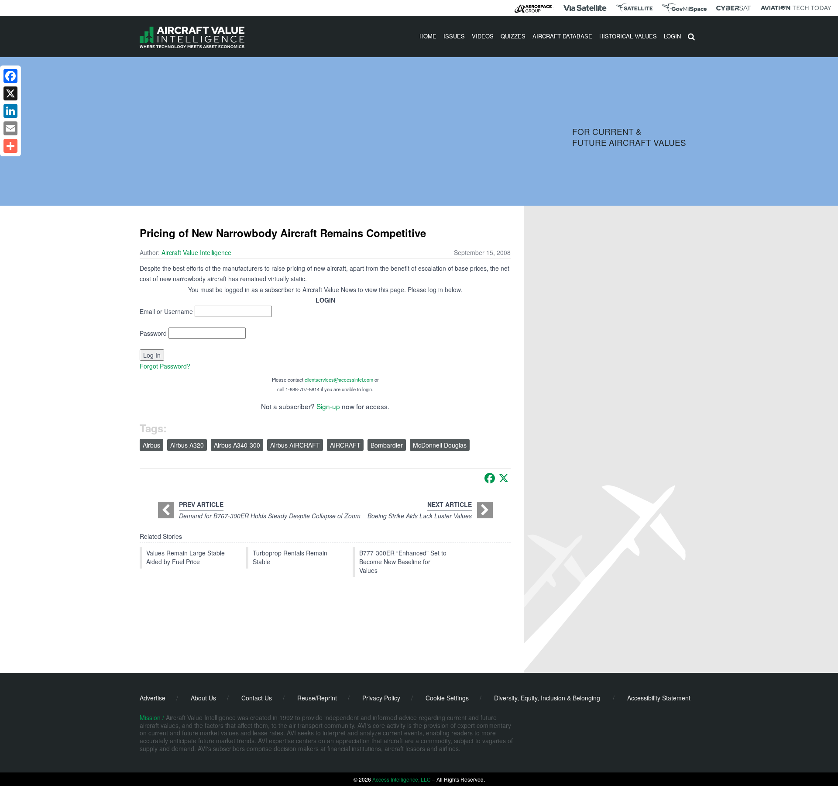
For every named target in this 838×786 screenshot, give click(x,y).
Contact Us (256, 697)
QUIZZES (513, 36)
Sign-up (328, 406)
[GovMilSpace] (684, 8)
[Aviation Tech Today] (796, 8)
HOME (427, 36)
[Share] (10, 146)
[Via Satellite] (584, 8)
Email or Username (166, 311)
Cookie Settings (447, 697)
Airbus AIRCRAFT (295, 445)
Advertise (152, 697)
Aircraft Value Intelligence (196, 252)
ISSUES (454, 36)
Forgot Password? (165, 366)
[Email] (10, 128)
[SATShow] (634, 7)
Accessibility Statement (658, 697)
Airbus (151, 445)
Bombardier (387, 445)
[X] (504, 478)
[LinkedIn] (10, 111)
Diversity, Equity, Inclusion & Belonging (547, 697)
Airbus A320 (187, 445)
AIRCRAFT (345, 445)
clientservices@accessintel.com (339, 379)
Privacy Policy (381, 697)
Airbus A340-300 (237, 445)
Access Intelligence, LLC (401, 779)
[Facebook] (490, 478)
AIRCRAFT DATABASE (562, 36)
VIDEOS (483, 36)
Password (153, 333)
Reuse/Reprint (317, 697)
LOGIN (672, 36)
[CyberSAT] (733, 8)
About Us (203, 697)
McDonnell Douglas (440, 445)
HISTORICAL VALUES (628, 36)
